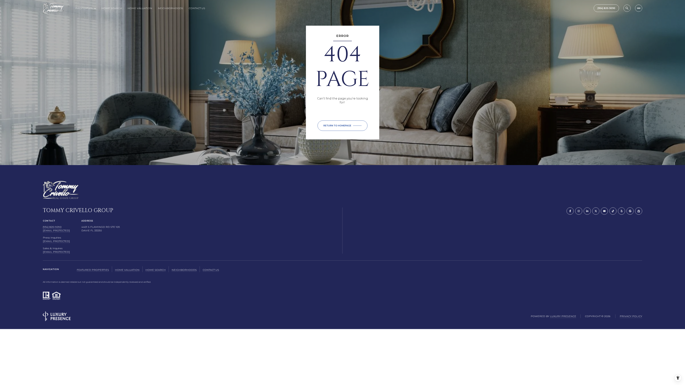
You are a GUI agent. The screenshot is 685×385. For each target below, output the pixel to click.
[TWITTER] (595, 211)
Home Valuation (140, 8)
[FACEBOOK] (570, 211)
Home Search (112, 8)
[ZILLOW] (638, 211)
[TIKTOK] (612, 211)
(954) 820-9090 (52, 227)
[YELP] (621, 211)
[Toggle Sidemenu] (638, 8)
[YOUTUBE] (604, 211)
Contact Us (197, 8)
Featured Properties (93, 269)
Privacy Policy (631, 316)
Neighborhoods (170, 8)
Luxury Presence (563, 316)
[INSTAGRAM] (578, 211)
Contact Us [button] (211, 269)
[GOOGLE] (630, 211)
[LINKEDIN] (587, 211)
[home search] (627, 8)
